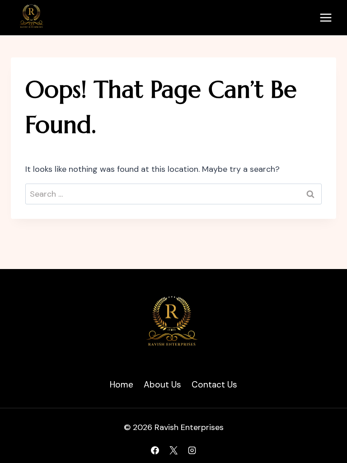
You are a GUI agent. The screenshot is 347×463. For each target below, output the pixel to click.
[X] (173, 450)
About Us (162, 384)
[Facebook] (155, 450)
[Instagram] (192, 450)
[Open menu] (325, 17)
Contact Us (214, 384)
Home (121, 384)
